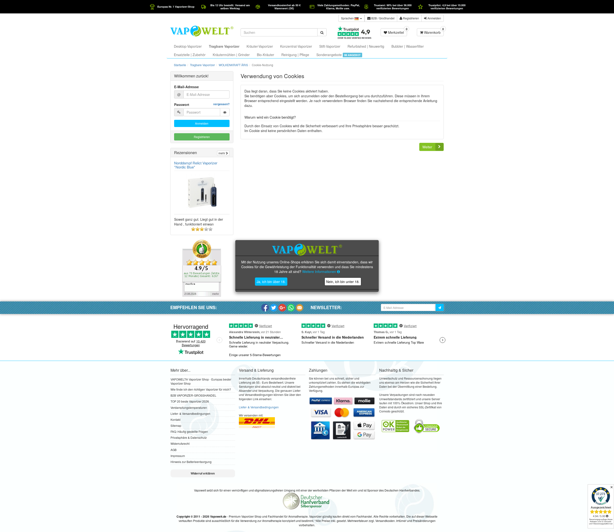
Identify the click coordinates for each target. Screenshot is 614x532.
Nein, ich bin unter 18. (343, 281)
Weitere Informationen (319, 271)
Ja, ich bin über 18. (271, 281)
